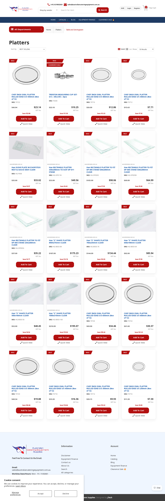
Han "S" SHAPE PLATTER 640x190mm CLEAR (135, 241)
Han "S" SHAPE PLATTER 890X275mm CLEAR (60, 241)
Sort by (13, 49)
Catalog (114, 459)
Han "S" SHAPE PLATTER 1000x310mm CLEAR (60, 314)
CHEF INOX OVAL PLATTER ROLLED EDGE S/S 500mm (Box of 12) (25, 388)
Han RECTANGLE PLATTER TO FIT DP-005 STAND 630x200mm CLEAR (100, 169)
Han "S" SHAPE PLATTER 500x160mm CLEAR (22, 314)
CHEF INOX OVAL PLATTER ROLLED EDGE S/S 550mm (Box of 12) (25, 96)
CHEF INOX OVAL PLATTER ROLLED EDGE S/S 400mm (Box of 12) (100, 96)
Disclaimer (65, 455)
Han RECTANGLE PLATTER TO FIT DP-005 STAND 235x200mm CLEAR (26, 242)
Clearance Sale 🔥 (118, 469)
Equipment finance (119, 465)
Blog (113, 462)
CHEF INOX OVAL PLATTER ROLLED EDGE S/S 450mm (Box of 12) (62, 388)
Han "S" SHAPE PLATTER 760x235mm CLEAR (97, 241)
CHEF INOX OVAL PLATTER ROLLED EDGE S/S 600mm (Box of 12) (137, 315)
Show (135, 49)
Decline (66, 493)
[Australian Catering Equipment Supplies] (20, 8)
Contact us (66, 462)
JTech (110, 497)
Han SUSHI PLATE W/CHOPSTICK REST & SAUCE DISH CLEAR (26, 168)
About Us (65, 465)
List (130, 49)
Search (64, 469)
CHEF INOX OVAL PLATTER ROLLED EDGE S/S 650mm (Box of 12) (100, 315)
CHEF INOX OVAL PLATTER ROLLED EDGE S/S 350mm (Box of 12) (100, 388)
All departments (23, 29)
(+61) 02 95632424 (56, 5)
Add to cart (26, 118)
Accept (40, 493)
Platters (58, 29)
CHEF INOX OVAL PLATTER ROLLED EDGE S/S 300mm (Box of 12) (137, 96)
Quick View (27, 124)
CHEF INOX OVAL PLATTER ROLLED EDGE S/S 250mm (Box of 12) (137, 388)
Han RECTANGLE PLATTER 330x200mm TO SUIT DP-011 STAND (61, 169)
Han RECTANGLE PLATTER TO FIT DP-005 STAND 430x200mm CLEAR (138, 169)
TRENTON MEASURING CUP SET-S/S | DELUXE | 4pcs (63, 95)
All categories (67, 472)
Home (48, 29)
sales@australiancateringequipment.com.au (83, 5)
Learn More (21, 486)
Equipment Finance (69, 459)
